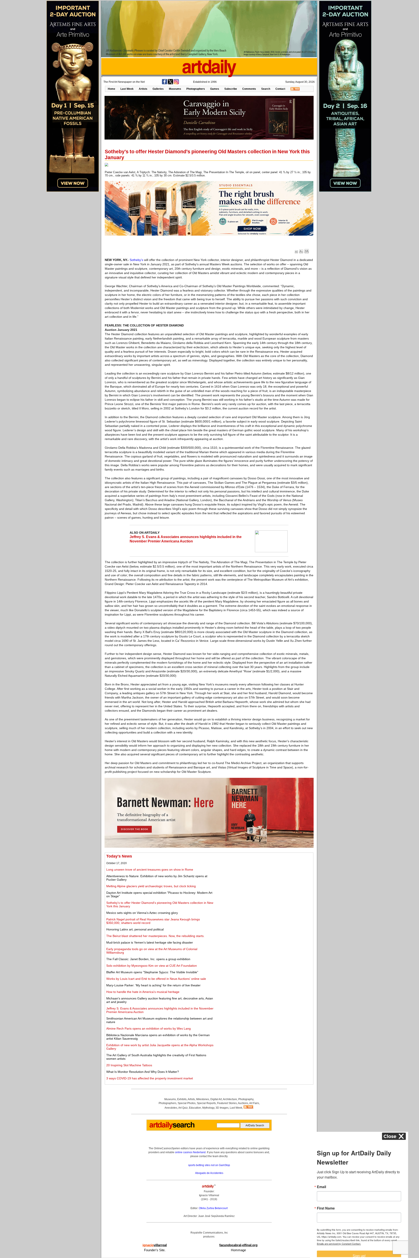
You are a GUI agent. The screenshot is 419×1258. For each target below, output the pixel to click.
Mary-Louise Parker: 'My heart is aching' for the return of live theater (153, 985)
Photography (245, 1099)
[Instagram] (176, 83)
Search (265, 88)
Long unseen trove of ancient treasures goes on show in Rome (149, 869)
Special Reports (206, 1103)
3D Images (222, 1107)
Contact (280, 88)
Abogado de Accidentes (209, 1173)
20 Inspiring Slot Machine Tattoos (129, 1065)
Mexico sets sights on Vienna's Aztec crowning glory (142, 913)
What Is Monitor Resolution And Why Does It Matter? (142, 1071)
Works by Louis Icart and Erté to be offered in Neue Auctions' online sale (156, 978)
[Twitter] (170, 83)
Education (195, 1107)
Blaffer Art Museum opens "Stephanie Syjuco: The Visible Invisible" (152, 972)
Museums (175, 88)
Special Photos (187, 1103)
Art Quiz (183, 1107)
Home (111, 88)
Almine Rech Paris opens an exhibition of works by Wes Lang (148, 1028)
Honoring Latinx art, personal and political (135, 929)
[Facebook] (164, 83)
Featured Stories (227, 1103)
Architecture (230, 1099)
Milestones (202, 1099)
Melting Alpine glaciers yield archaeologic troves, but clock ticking (151, 886)
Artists (143, 88)
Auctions (243, 1103)
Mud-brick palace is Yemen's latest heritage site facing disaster (149, 942)
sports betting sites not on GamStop (209, 1165)
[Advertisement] (263, 884)
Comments (249, 88)
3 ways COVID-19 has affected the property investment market (149, 1078)
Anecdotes (171, 1107)
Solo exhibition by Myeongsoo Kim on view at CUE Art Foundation (151, 965)
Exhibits (182, 1099)
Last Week (127, 88)
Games (214, 88)
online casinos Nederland (190, 1152)
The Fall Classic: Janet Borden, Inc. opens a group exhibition (148, 959)
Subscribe (230, 88)
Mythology (208, 1107)
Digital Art (216, 1099)
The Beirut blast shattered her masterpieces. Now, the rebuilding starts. (155, 936)
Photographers (195, 88)
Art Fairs (254, 1103)
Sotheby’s (136, 260)
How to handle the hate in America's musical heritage (142, 992)
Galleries (158, 88)
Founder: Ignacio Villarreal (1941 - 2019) (209, 1195)
